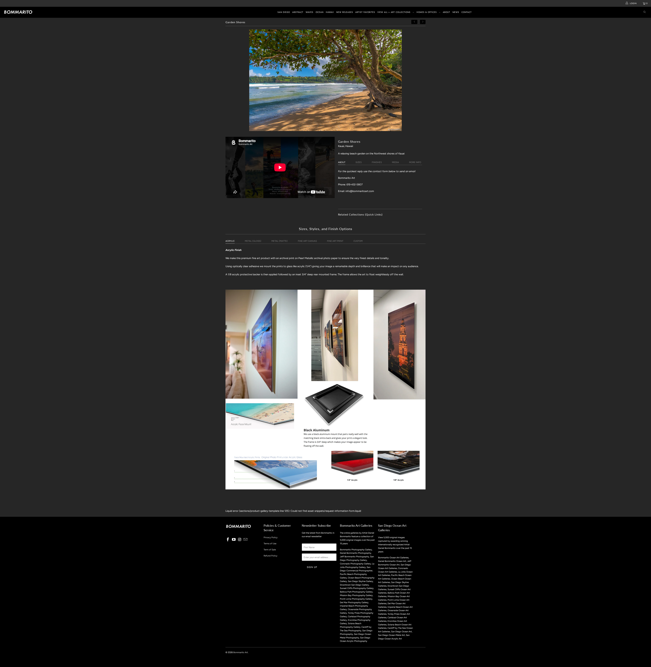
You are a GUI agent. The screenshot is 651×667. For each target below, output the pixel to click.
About (446, 12)
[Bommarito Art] (53, 12)
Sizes (359, 162)
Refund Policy (270, 555)
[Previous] (414, 22)
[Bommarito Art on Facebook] (228, 539)
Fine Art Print (335, 241)
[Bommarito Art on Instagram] (239, 539)
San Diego (284, 12)
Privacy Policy (271, 537)
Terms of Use (270, 543)
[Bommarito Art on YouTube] (233, 539)
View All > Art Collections (393, 12)
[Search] (644, 12)
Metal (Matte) (279, 241)
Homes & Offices (427, 12)
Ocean (319, 12)
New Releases (344, 12)
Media (395, 162)
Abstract (297, 12)
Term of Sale (270, 549)
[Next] (423, 22)
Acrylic (230, 241)
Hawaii (330, 12)
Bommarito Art (240, 652)
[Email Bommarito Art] (245, 539)
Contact (466, 12)
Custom (358, 241)
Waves (309, 12)
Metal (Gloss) (253, 241)
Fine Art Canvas (307, 241)
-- (413, 12)
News (455, 12)
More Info (415, 162)
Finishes (377, 162)
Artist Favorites (365, 12)
